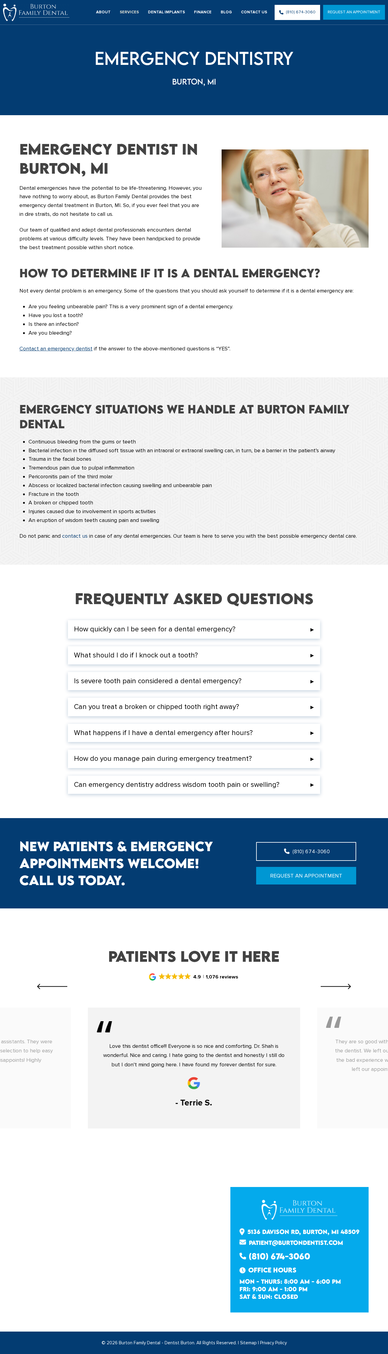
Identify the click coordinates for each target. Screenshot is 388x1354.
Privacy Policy (273, 1343)
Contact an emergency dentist (55, 348)
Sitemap (248, 1343)
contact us (75, 536)
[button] (194, 629)
